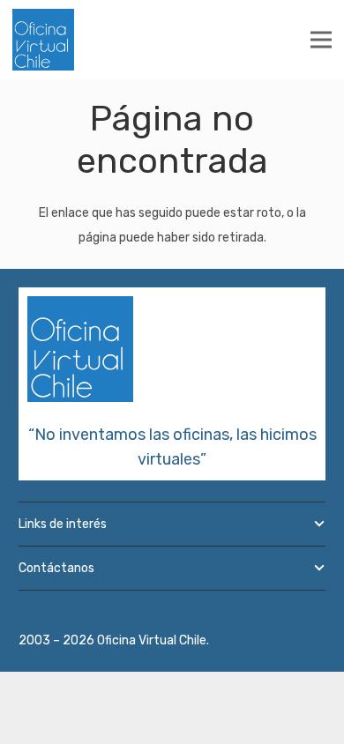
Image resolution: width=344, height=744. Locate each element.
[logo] (43, 40)
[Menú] (321, 40)
